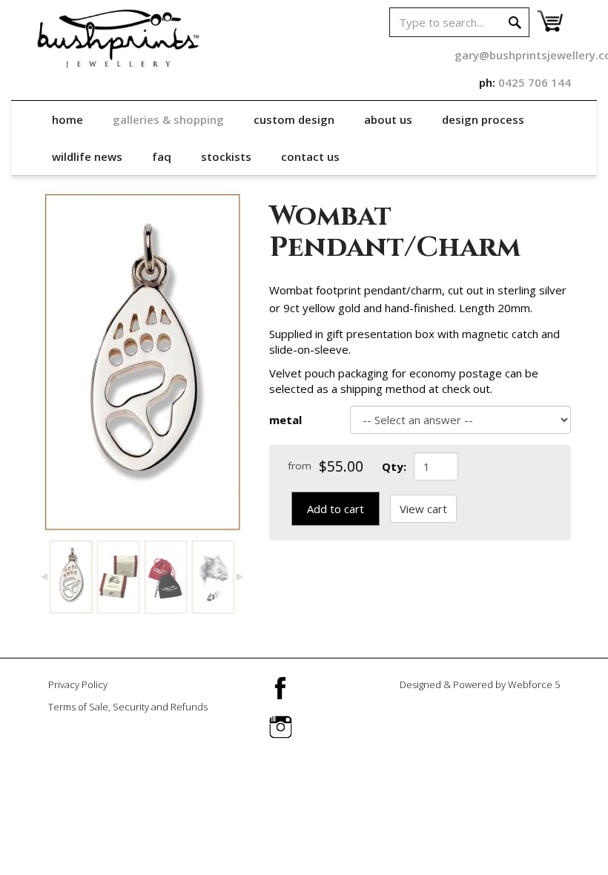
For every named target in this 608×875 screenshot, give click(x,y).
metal (285, 419)
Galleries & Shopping (168, 119)
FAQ (161, 156)
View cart (423, 508)
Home (67, 119)
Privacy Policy (78, 684)
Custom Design (294, 119)
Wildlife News (87, 156)
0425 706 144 (534, 82)
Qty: (394, 466)
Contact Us (310, 156)
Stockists (226, 156)
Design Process (483, 119)
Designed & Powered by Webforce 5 (480, 684)
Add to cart (335, 508)
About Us (388, 119)
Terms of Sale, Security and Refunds (128, 706)
